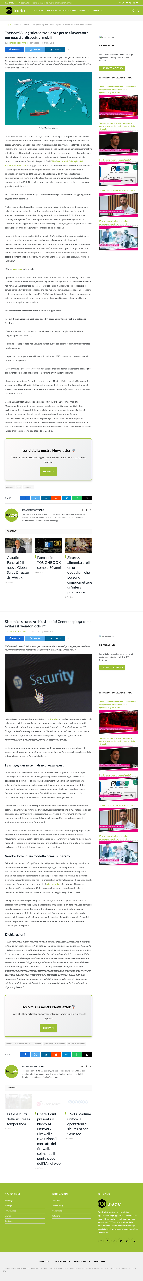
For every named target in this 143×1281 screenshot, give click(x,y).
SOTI (19, 487)
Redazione (56, 1216)
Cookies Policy (57, 1206)
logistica (9, 487)
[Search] (137, 10)
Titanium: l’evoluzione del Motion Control (117, 190)
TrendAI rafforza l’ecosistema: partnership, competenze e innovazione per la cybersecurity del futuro (117, 89)
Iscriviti (48, 471)
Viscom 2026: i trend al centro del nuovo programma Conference (47, 3)
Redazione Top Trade (17, 43)
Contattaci (56, 1200)
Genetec (37, 1044)
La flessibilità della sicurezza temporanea (18, 1119)
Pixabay (55, 128)
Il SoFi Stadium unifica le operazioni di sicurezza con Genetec (79, 1124)
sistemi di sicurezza (76, 1044)
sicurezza (17, 269)
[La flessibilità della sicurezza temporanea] (18, 1101)
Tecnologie (39, 10)
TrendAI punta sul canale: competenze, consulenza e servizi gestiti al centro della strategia (117, 126)
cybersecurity (52, 884)
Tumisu (47, 128)
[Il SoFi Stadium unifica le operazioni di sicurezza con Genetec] (78, 1101)
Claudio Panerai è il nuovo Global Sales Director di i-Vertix (18, 567)
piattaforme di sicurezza (54, 1044)
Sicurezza (83, 10)
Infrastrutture (67, 10)
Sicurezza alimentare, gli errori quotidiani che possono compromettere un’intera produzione (79, 574)
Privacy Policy (57, 1211)
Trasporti (28, 487)
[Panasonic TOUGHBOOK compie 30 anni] (48, 545)
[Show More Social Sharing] (68, 49)
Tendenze (96, 10)
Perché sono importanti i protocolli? (115, 160)
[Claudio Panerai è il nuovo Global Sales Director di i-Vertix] (18, 545)
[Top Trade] (15, 10)
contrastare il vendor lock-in (18, 1044)
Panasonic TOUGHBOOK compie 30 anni (49, 562)
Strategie (52, 10)
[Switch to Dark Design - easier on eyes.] (133, 10)
